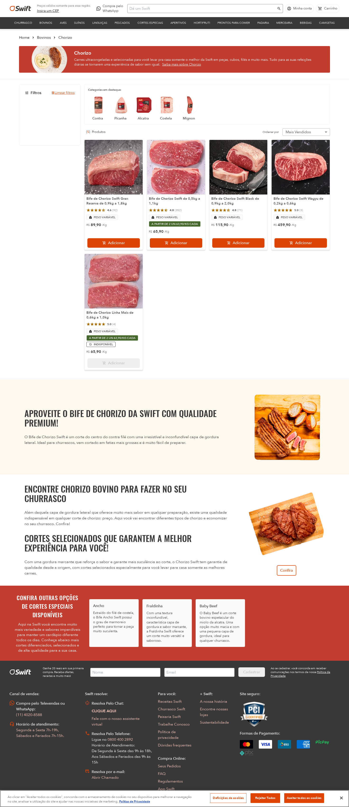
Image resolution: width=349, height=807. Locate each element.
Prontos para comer (233, 23)
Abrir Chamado (105, 777)
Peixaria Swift (169, 716)
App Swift (166, 789)
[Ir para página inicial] (20, 8)
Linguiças (99, 23)
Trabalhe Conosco (174, 724)
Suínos (79, 23)
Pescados (122, 23)
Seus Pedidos (169, 766)
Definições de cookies (228, 798)
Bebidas (306, 23)
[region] (174, 798)
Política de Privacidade (134, 802)
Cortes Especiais (150, 23)
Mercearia (284, 23)
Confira (286, 570)
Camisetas (327, 23)
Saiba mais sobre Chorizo (181, 64)
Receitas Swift (170, 701)
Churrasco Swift (171, 709)
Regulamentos (170, 781)
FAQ (161, 773)
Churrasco (23, 23)
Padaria (263, 23)
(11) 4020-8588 (29, 714)
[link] (48, 11)
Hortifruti (202, 23)
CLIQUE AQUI (104, 711)
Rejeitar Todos (265, 798)
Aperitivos (178, 23)
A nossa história (213, 701)
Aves (63, 23)
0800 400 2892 (120, 739)
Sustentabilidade (214, 722)
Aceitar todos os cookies (304, 798)
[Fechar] (341, 798)
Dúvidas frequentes (174, 745)
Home (24, 37)
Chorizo (65, 37)
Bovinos (45, 23)
